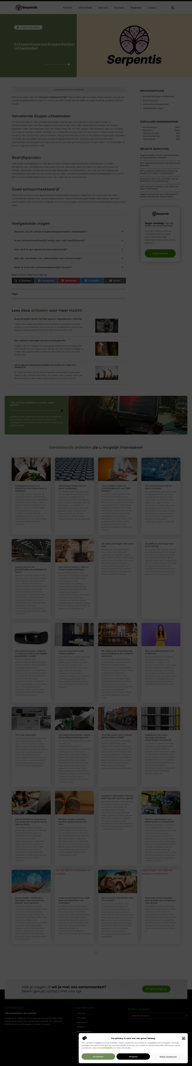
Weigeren (133, 1056)
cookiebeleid (105, 1048)
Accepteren (98, 1056)
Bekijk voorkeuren (168, 1056)
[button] (183, 1038)
